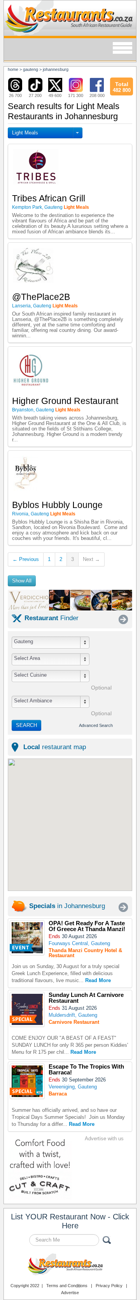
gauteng (30, 69)
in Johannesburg (67, 906)
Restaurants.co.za (70, 1265)
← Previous (25, 559)
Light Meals (25, 133)
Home (13, 69)
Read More (98, 980)
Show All (22, 581)
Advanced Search (96, 725)
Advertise (70, 1292)
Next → (91, 559)
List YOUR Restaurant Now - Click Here (70, 1221)
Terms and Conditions (67, 1285)
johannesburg (55, 69)
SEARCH (26, 725)
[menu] (122, 48)
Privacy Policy (109, 1285)
